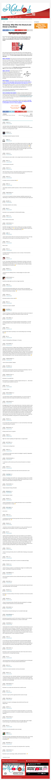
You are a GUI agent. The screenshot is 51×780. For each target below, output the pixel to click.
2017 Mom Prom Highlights (32, 760)
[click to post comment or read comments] (18, 107)
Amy (7, 208)
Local (20, 17)
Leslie (7, 232)
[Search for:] (43, 18)
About (6, 17)
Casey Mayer (8, 474)
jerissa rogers (8, 507)
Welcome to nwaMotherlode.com (10, 760)
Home (3, 17)
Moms (10, 17)
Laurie (7, 139)
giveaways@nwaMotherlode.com (9, 90)
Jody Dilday (8, 309)
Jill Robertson (8, 491)
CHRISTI (7, 732)
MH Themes (20, 777)
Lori (6, 531)
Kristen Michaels (9, 614)
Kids (13, 17)
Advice (17, 17)
